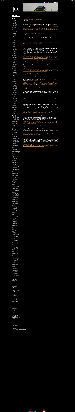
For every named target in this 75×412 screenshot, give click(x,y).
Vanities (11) (14, 266)
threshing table (33, 58)
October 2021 (14, 42)
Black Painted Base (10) (16, 126)
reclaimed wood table (40, 84)
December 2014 (15, 91)
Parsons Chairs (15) (15, 212)
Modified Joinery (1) (15, 199)
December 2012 (15, 107)
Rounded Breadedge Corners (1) (15, 231)
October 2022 (14, 34)
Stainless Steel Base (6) (16, 245)
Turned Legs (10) (15, 262)
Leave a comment (38, 43)
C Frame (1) (14, 135)
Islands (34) (14, 180)
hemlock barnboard (15, 300)
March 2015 (14, 89)
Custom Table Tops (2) (16, 152)
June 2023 (14, 28)
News (45, 2)
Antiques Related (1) (15, 118)
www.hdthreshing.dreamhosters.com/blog (19, 329)
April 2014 (14, 97)
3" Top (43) (14, 116)
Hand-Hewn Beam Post (42, 55)
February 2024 (15, 23)
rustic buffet (46, 84)
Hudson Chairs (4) (15, 175)
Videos (49, 2)
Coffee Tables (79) (15, 140)
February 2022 (15, 39)
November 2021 (15, 41)
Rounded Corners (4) (15, 232)
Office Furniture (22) (15, 203)
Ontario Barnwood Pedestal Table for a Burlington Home (34, 46)
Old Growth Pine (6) (15, 204)
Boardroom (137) (15, 132)
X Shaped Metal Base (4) (16, 275)
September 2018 (15, 66)
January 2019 (14, 63)
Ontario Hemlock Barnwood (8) (14, 208)
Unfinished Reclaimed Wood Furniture (49, 68)
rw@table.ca (73, 0)
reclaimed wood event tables (27, 146)
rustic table (15, 323)
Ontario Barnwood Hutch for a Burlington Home (32, 19)
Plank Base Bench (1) (15, 216)
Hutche (33, 68)
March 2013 (14, 105)
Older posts (25, 147)
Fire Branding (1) (15, 163)
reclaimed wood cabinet (54, 30)
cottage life (36, 69)
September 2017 (15, 74)
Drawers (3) (14, 156)
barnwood (15, 279)
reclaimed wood (48, 30)
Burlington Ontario (34, 29)
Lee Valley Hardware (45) (16, 186)
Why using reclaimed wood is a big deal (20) (15, 271)
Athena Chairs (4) (15, 120)
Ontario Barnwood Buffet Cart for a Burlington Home (33, 33)
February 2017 (15, 78)
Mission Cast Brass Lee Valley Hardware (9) (15, 197)
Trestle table (14, 328)
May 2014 (14, 96)
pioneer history (15, 308)
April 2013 (14, 104)
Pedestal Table (37, 57)
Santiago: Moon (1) (15, 233)
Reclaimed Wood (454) (16, 223)
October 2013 (14, 101)
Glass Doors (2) (15, 165)
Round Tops (36, 144)
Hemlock (15, 299)
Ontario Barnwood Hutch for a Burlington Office (32, 102)
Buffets (26, 82)
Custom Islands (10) (15, 149)
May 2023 (14, 29)
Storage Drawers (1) (15, 247)
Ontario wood (15, 306)
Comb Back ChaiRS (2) (16, 141)
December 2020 (15, 49)
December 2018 (15, 64)
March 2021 (14, 47)
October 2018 (14, 65)
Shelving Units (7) (15, 238)
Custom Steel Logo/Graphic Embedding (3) (16, 151)
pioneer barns (14, 307)
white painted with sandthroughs (30, 43)
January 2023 (14, 32)
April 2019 (14, 62)
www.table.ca (15, 330)
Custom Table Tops (28, 144)
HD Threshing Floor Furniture (14, 296)
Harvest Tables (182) (15, 173)
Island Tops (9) (15, 179)
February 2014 (15, 98)
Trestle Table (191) (15, 260)
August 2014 (14, 94)
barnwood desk (40, 97)
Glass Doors (27, 28)
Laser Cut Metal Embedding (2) (14, 184)
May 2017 (14, 76)
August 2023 (14, 27)
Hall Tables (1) (15, 167)
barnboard (14, 278)
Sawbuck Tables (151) (16, 234)
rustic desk (33, 134)
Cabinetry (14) (15, 136)
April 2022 (14, 38)
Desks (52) (14, 154)
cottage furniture (15, 281)
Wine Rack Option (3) (15, 273)
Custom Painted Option (28, 68)
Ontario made (15, 305)
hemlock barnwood (15, 301)
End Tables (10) (15, 158)
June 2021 (14, 45)
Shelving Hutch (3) (15, 237)
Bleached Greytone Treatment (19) (15, 130)
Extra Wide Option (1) (15, 162)
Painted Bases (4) (15, 210)
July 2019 (14, 60)
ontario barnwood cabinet (33, 30)
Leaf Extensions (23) (15, 185)
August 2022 (14, 35)
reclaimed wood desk (44, 98)
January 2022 (14, 40)
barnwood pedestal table (26, 56)
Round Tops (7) (15, 230)
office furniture (25, 98)
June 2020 (14, 53)
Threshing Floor (15, 326)
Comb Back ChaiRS (28, 55)
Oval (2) (14, 209)
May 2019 (14, 61)
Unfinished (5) (14, 263)
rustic (14, 320)
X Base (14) (14, 274)
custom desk (53, 97)
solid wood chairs (28, 58)
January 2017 (14, 79)
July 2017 (14, 75)
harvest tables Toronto (16, 290)
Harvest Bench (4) (15, 172)
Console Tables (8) (15, 142)
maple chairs (30, 57)
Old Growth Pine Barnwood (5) (14, 205)
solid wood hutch (34, 71)
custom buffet (52, 82)
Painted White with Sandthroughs (42, 28)
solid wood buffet (50, 84)
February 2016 (15, 86)
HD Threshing (16, 9)
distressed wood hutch (47, 69)
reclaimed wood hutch (41, 112)
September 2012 (15, 109)
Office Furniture (29, 97)
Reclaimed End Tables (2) (16, 222)
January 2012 (14, 112)
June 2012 (14, 111)
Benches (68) (14, 125)
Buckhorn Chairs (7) (15, 133)
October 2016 (14, 80)
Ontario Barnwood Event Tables (29, 137)
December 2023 (15, 24)
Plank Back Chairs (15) (16, 215)
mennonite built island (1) (16, 194)
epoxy (14, 283)
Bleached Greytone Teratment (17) (15, 129)
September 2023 (15, 26)
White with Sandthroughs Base (52, 28)
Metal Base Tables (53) (16, 195)
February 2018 (15, 71)
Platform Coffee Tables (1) (16, 218)
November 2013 (15, 100)
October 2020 (14, 50)
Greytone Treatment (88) (16, 166)
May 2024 (14, 21)
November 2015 (15, 88)
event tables (28, 145)
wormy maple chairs (38, 58)
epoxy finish (15, 285)
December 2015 (15, 87)
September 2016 (15, 81)
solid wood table (15, 325)
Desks (26, 97)
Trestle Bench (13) (15, 259)
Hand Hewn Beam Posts (34, 55)
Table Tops (40, 144)
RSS (15, 336)
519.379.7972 (7, 0)
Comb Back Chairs (41, 56)
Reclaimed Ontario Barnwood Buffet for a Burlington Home (35, 73)
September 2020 (15, 51)
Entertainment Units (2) (16, 159)
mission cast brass (37, 42)
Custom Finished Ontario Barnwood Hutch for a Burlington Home (36, 60)
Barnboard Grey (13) (15, 121)
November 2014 (15, 92)
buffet (40, 82)
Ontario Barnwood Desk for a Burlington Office (32, 87)
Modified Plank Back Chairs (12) (15, 200)
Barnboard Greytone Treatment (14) (15, 122)
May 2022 (14, 37)
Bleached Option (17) (15, 131)
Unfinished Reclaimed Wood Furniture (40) (15, 264)
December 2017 (15, 72)
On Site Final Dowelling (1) (16, 207)
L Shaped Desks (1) (15, 182)
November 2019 (15, 57)
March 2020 (14, 55)
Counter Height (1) (15, 145)
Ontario (15, 304)
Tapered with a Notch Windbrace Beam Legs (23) (15, 258)
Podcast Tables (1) (15, 219)
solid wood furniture (15, 324)
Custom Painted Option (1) (16, 150)
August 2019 (14, 59)
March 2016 (14, 85)
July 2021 (14, 44)
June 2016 (14, 83)
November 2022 (15, 33)
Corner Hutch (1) (15, 143)
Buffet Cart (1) (15, 134)
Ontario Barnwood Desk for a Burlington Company (33, 115)
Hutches (30, 28)
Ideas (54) (14, 177)
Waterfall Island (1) (15, 268)
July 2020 (14, 52)
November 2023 (15, 25)
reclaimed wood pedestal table (48, 57)
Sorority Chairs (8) (15, 243)
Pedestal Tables (48, 55)
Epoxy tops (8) (15, 160)
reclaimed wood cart (50, 42)
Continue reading (55, 26)
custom (14, 282)
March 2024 (14, 22)
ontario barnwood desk (43, 122)
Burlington (29, 29)
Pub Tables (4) (15, 221)
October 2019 (14, 58)
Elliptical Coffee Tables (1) (16, 157)
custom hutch (42, 69)
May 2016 (14, 84)
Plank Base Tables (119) (16, 217)
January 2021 (14, 48)
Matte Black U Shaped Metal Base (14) (15, 192)
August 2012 (14, 110)
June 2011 (14, 113)
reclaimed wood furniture (32, 84)
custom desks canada (45, 121)
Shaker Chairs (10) (15, 236)
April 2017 (14, 77)
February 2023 (15, 31)
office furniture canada (30, 98)
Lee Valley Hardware (35, 28)
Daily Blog (55, 2)
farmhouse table (15, 286)
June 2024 (14, 20)
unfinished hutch (39, 71)
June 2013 (14, 103)
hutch (56, 29)
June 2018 (14, 68)
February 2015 (15, 90)
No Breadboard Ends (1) (16, 201)
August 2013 (14, 102)
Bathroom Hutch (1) (15, 123)
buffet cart (26, 41)
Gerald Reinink (14, 288)
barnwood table (15, 280)
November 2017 (15, 73)
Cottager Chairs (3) (15, 144)
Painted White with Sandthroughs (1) (15, 211)
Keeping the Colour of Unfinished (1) (15, 181)
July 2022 (14, 36)
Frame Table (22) (15, 164)
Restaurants (32, 144)
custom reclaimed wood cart (41, 41)
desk (27, 97)
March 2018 (14, 70)
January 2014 (14, 99)
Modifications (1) (15, 198)
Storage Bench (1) (15, 246)
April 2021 (14, 46)
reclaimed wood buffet (26, 84)
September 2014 (15, 93)
